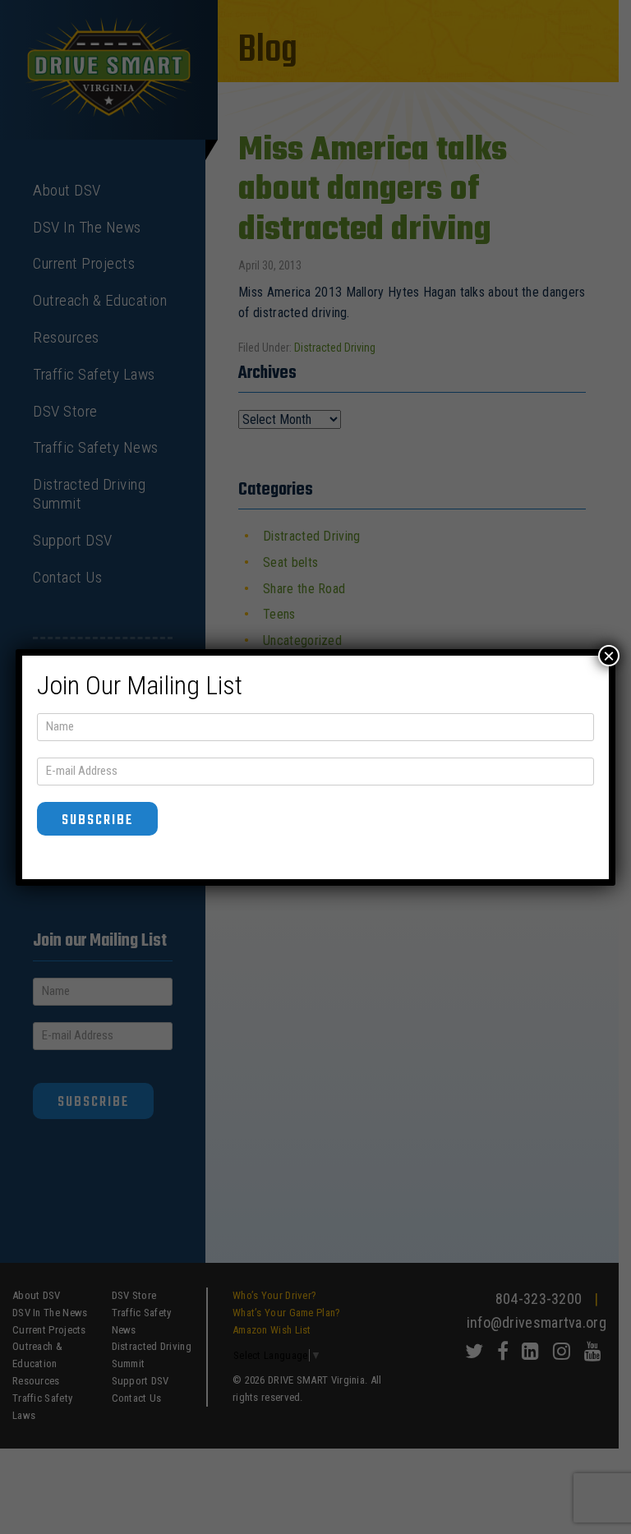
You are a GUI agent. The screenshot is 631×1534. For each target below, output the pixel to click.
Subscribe (97, 820)
